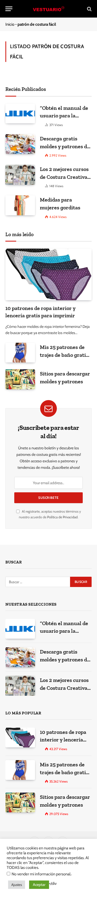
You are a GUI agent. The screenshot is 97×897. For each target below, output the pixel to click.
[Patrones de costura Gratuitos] (48, 9)
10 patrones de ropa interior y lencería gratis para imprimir (64, 740)
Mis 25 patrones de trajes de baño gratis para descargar (64, 355)
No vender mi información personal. (41, 874)
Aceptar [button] (39, 884)
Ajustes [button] (16, 884)
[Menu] (8, 9)
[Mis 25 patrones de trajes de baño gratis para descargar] (20, 352)
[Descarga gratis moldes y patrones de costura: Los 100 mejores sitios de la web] (20, 144)
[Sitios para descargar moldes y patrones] (20, 379)
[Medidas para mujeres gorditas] (20, 205)
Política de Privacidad (62, 517)
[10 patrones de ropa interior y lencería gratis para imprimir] (48, 274)
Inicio (9, 24)
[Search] (89, 9)
